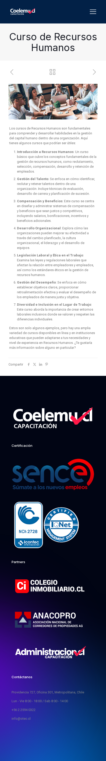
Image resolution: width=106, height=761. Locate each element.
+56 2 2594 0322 (24, 710)
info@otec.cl (21, 718)
